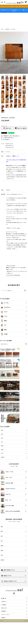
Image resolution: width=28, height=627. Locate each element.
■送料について (16, 156)
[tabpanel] (14, 53)
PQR (2, 449)
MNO (2, 446)
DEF (2, 434)
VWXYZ (3, 457)
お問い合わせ (7, 128)
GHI (2, 438)
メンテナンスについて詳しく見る (13, 275)
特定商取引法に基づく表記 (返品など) (10, 135)
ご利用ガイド (4, 601)
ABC (2, 430)
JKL (2, 442)
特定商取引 (3, 611)
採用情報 (3, 617)
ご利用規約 (3, 604)
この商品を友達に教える (7, 137)
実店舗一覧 (3, 598)
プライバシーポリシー (5, 614)
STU (2, 453)
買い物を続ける (5, 139)
